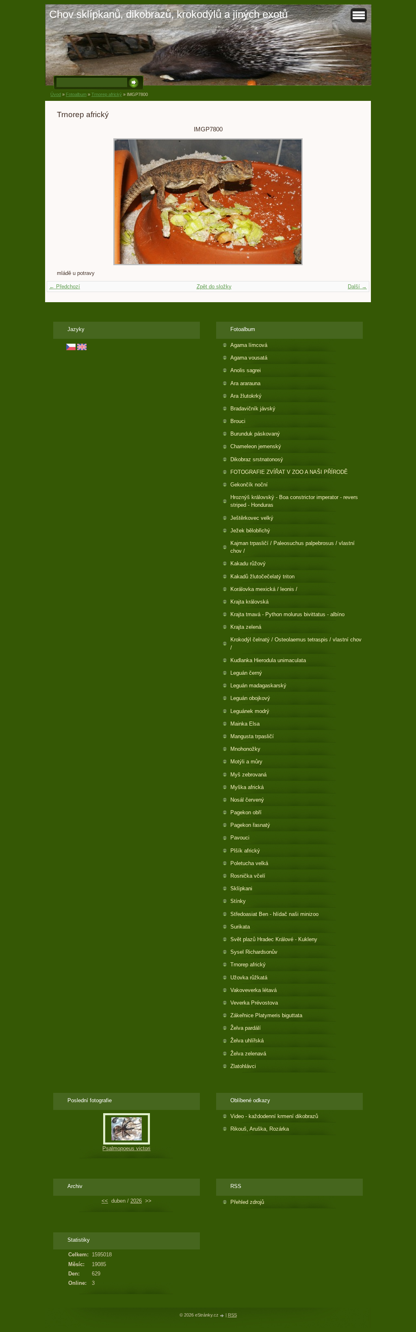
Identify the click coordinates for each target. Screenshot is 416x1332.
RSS (232, 1314)
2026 (136, 1201)
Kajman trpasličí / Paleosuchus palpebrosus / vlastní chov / (292, 547)
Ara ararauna (245, 383)
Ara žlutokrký (246, 396)
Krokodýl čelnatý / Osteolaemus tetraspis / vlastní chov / (296, 643)
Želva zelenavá (248, 1054)
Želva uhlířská (247, 1041)
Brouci (237, 421)
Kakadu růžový (248, 563)
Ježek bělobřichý (250, 531)
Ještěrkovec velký (251, 518)
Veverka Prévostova (254, 1003)
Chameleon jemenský (255, 446)
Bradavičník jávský (252, 408)
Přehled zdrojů (247, 1202)
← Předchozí (64, 286)
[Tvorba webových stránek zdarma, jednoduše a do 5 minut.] (222, 1315)
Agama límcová (248, 345)
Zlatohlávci (243, 1066)
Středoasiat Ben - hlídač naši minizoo (274, 914)
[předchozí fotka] (70, 201)
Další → (357, 286)
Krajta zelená (245, 627)
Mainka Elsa (245, 724)
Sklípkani (241, 888)
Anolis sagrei (245, 370)
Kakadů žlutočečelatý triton (262, 576)
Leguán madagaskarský (258, 685)
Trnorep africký (106, 94)
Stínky (238, 901)
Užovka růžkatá (248, 977)
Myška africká (247, 787)
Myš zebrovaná (248, 775)
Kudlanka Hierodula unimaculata (268, 660)
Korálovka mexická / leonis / (263, 589)
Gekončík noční (249, 485)
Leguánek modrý (249, 711)
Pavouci (239, 838)
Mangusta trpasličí (252, 736)
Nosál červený (247, 800)
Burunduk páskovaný (255, 434)
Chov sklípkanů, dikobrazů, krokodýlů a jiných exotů (168, 14)
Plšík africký (245, 851)
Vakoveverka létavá (253, 990)
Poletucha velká (249, 863)
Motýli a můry (246, 762)
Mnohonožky (245, 749)
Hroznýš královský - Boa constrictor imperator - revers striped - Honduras (294, 501)
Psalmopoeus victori (126, 1148)
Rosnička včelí (247, 876)
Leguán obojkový (250, 698)
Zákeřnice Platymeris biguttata (266, 1015)
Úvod (55, 94)
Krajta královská (249, 602)
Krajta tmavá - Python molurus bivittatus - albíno (287, 614)
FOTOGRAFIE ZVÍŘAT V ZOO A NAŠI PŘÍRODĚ (289, 472)
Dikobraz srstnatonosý (256, 459)
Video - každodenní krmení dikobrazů (274, 1116)
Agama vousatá (248, 358)
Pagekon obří (246, 812)
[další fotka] (346, 201)
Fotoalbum (76, 94)
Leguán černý (246, 673)
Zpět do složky (214, 286)
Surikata (240, 927)
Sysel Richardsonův (253, 952)
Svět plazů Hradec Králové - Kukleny (273, 939)
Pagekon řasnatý (250, 825)
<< (105, 1201)
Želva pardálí (245, 1028)
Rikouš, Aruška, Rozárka (259, 1129)
